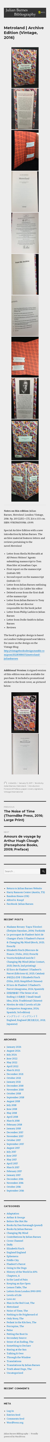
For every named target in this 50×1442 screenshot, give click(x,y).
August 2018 (13, 1101)
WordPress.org (15, 1422)
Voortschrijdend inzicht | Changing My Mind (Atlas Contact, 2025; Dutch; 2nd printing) (26, 962)
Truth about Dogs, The (19, 1369)
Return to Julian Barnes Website (24, 888)
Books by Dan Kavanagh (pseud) (24, 1225)
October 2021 (14, 1078)
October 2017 (14, 1140)
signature (38, 789)
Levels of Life (14, 1295)
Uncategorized (15, 1372)
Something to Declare (19, 1345)
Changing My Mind (17, 1233)
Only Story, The (15, 1318)
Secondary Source (17, 1338)
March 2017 (13, 1167)
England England (16, 1252)
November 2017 (15, 1136)
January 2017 (14, 1175)
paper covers (27, 789)
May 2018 (12, 1113)
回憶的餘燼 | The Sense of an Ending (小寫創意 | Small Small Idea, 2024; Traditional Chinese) (24, 996)
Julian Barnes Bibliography (16, 1434)
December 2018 (15, 1085)
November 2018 (15, 1089)
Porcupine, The (15, 1326)
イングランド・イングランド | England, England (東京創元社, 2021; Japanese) (26, 1020)
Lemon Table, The (17, 1287)
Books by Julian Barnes (19, 1229)
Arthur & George (16, 1217)
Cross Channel (15, 1240)
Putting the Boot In (17, 1334)
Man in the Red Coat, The (21, 1303)
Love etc (11, 1299)
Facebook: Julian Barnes (20, 904)
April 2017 (12, 1163)
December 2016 (15, 1179)
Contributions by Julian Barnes (24, 1236)
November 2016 (15, 1182)
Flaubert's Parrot (16, 1264)
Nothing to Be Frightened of (22, 1314)
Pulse (10, 1330)
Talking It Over (15, 1353)
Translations (14, 1361)
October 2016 (14, 1186)
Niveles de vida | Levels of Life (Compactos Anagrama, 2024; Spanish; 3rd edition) (24, 1008)
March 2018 (13, 1120)
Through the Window (19, 1357)
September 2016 (15, 1190)
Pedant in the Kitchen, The (21, 1322)
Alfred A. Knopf (15, 900)
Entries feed (13, 1414)
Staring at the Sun (16, 1349)
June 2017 (12, 1155)
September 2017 (15, 1144)
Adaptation (13, 1213)
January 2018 (14, 1128)
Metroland (21, 786)
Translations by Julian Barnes (23, 1365)
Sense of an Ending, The (20, 1341)
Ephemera (12, 1256)
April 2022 (12, 1066)
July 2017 (11, 1151)
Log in (10, 1411)
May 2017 (12, 1159)
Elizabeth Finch (15, 1248)
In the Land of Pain (17, 1279)
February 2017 (14, 1171)
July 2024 (12, 1054)
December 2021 (15, 1074)
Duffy (10, 1244)
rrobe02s (12, 783)
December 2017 (15, 1132)
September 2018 (15, 1097)
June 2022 (12, 1058)
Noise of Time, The (17, 1310)
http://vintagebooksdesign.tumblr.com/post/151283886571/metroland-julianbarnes (24, 654)
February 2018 (14, 1124)
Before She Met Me (17, 1221)
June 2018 (12, 1109)
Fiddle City (13, 1260)
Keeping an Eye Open (18, 1283)
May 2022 (12, 1062)
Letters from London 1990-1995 (24, 1291)
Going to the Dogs (17, 1268)
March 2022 (13, 1070)
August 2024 (13, 1050)
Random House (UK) (18, 896)
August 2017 (13, 1148)
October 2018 (14, 1093)
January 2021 (14, 1081)
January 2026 (14, 1046)
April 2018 (12, 1116)
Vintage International (13, 792)
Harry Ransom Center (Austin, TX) (26, 892)
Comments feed (15, 1418)
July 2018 (11, 1105)
